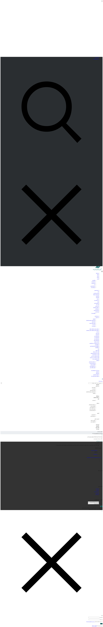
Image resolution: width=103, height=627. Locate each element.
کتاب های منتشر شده (92, 363)
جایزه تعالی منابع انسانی (92, 361)
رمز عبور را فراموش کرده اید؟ (90, 621)
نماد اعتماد (97, 371)
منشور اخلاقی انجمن (92, 367)
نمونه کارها (97, 373)
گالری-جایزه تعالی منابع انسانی (95, 353)
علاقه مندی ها (93, 313)
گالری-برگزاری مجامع (96, 351)
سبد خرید (97, 331)
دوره (94, 284)
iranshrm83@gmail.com (90, 457)
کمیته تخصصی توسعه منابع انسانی (90, 320)
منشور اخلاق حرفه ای (92, 323)
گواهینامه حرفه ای (92, 364)
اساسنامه (94, 393)
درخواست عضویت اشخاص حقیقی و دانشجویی (92, 330)
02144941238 (97, 57)
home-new (97, 273)
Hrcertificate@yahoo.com (97, 457)
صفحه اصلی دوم (96, 337)
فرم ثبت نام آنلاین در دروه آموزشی (94, 343)
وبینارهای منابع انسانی (96, 374)
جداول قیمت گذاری (96, 310)
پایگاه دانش (93, 280)
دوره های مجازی (93, 287)
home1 (98, 274)
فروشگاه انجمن (97, 344)
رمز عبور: (101, 619)
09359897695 (95, 454)
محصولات (97, 360)
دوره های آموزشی (96, 491)
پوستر (98, 301)
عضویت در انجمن (96, 341)
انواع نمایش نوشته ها (96, 294)
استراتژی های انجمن (96, 293)
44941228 (92, 450)
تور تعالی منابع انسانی (96, 307)
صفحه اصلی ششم (96, 340)
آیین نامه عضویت (96, 290)
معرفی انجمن (93, 321)
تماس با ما (97, 304)
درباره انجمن (97, 317)
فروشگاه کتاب (97, 347)
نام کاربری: (101, 617)
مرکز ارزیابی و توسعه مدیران (95, 370)
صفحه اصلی (97, 334)
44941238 (95, 450)
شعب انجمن (97, 333)
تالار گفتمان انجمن (96, 303)
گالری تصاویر (97, 350)
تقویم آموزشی (93, 281)
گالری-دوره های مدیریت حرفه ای (94, 357)
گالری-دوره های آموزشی (95, 354)
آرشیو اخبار (93, 400)
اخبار (98, 291)
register (98, 277)
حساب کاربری (97, 311)
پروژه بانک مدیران (96, 300)
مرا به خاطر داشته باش (98, 621)
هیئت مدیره (93, 324)
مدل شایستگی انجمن (92, 407)
